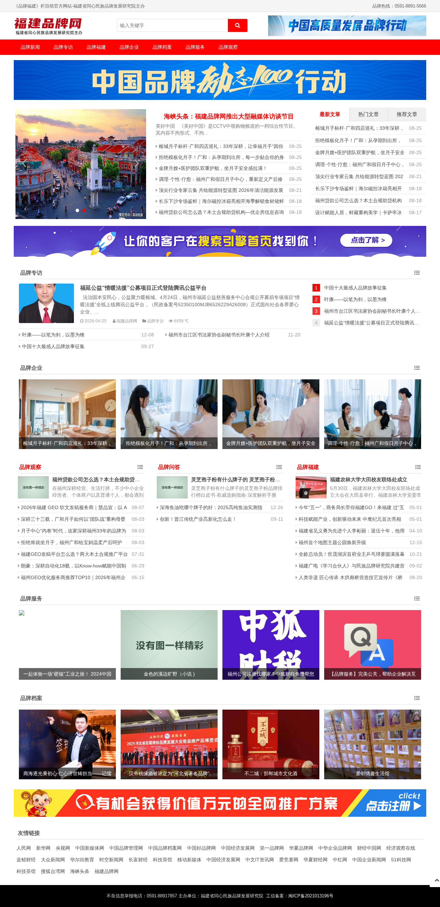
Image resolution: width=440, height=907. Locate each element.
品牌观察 (228, 47)
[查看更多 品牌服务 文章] (417, 599)
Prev (24, 163)
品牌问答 (169, 467)
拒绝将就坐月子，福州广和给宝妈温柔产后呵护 (71, 542)
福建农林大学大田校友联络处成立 (368, 479)
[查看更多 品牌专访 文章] (417, 273)
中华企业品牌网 (335, 848)
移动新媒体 (189, 859)
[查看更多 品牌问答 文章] (279, 467)
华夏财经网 (316, 859)
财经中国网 (369, 848)
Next (137, 163)
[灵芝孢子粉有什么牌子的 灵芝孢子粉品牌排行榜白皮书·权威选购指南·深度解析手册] (172, 487)
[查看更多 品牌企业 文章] (417, 368)
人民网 (23, 848)
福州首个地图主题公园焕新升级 (332, 542)
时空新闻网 (111, 859)
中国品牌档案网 (165, 848)
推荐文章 (407, 114)
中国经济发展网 (238, 848)
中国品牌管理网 (126, 848)
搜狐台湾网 (53, 871)
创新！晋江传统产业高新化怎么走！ (198, 519)
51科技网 (401, 859)
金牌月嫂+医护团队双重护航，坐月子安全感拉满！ (213, 168)
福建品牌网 (107, 871)
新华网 (43, 848)
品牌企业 (129, 47)
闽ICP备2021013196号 (310, 896)
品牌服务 (195, 47)
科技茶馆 (162, 859)
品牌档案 (162, 47)
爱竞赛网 (288, 859)
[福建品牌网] (48, 25)
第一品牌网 (272, 848)
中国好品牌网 (201, 848)
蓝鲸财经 (26, 859)
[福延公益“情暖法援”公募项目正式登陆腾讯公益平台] (46, 303)
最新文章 (330, 114)
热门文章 (368, 114)
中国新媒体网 (89, 848)
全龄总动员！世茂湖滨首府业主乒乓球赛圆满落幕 (352, 554)
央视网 (63, 848)
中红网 (340, 859)
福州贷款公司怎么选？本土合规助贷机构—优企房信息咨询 (221, 212)
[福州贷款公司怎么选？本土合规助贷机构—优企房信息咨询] (33, 487)
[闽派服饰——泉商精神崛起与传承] (80, 164)
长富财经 (138, 859)
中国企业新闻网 (369, 859)
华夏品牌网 (301, 848)
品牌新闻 (30, 47)
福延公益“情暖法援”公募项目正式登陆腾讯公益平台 (143, 288)
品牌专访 (63, 47)
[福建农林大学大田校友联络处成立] (311, 487)
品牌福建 (96, 47)
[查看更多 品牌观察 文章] (140, 467)
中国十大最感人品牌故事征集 (53, 346)
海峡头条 (79, 871)
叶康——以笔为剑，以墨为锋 (53, 334)
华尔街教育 (82, 859)
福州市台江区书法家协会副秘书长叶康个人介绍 (219, 334)
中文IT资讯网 (259, 859)
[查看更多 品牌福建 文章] (418, 467)
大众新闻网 (53, 859)
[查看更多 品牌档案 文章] (417, 698)
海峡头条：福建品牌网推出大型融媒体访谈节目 (229, 116)
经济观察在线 (400, 848)
